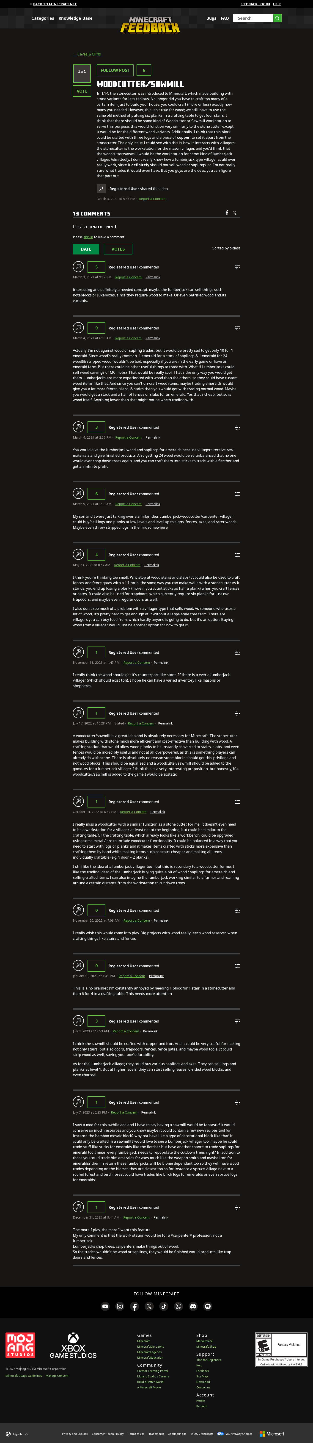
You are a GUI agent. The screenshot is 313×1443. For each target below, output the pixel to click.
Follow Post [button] (115, 70)
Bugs (211, 18)
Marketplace (204, 1341)
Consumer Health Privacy (108, 1433)
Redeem (201, 1406)
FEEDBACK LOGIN (255, 4)
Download (203, 1382)
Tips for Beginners (208, 1360)
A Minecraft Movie (149, 1387)
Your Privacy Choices (238, 1433)
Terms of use (136, 1433)
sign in (88, 237)
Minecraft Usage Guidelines (23, 1375)
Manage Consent (57, 1375)
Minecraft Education (150, 1358)
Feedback (202, 1371)
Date (86, 249)
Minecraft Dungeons (150, 1347)
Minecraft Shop (206, 1347)
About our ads (177, 1433)
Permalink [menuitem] (153, 277)
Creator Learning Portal (152, 1371)
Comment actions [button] (237, 267)
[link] (105, 1307)
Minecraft (143, 1341)
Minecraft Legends (149, 1352)
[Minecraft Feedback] (149, 32)
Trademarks (156, 1433)
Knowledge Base (75, 18)
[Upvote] (78, 266)
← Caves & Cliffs (87, 54)
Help (277, 4)
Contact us (203, 1387)
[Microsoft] (272, 1434)
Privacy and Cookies (75, 1433)
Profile (200, 1401)
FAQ (225, 18)
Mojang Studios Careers (153, 1376)
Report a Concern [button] (152, 198)
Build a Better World (150, 1382)
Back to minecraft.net (55, 4)
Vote (82, 91)
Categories (42, 18)
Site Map (202, 1376)
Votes (118, 249)
